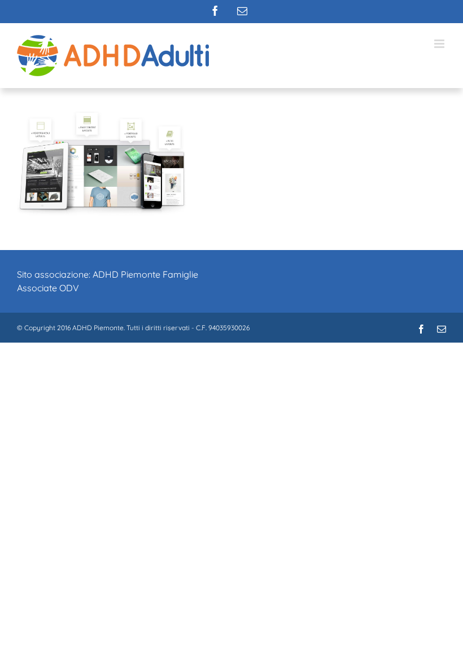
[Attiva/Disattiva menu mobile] (440, 44)
